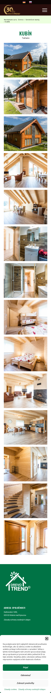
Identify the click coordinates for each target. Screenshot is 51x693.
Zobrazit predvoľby (25, 683)
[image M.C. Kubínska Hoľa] (26, 61)
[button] (46, 638)
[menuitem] (43, 10)
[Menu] (43, 10)
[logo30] (21, 10)
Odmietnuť (25, 675)
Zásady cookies (10, 689)
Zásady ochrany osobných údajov (31, 689)
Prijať (25, 667)
